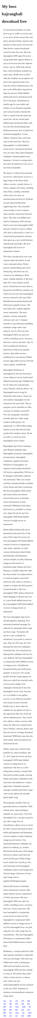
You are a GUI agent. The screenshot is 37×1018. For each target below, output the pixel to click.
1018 (23, 1007)
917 (10, 1013)
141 (10, 1001)
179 (22, 1001)
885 (4, 1013)
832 (16, 1010)
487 (10, 1004)
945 (4, 1010)
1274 (17, 1007)
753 (16, 1001)
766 (4, 1016)
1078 (29, 1013)
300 (28, 1001)
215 (16, 1016)
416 (22, 1010)
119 (28, 1010)
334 (22, 1016)
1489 (29, 1016)
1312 (17, 1013)
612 (28, 1004)
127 (23, 1013)
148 (22, 1004)
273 (10, 1007)
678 (16, 1004)
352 (4, 1004)
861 (10, 1010)
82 (30, 1007)
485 (4, 1007)
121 (4, 1001)
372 (10, 1016)
